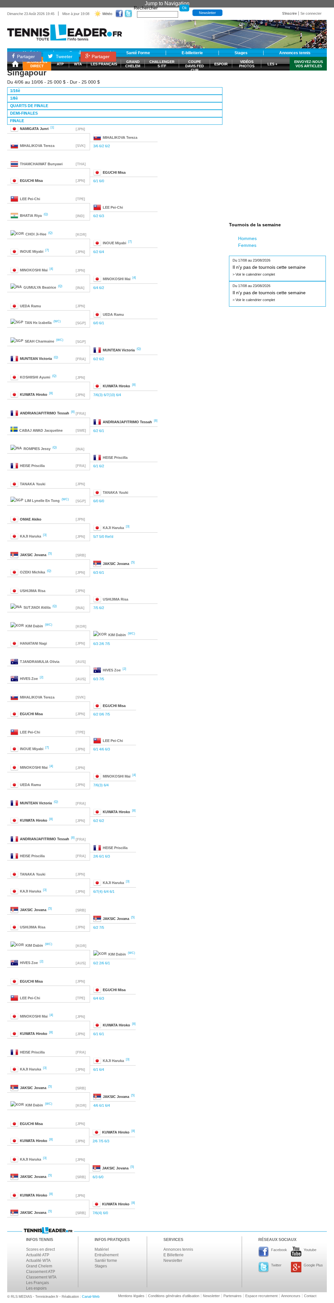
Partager (26, 56)
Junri (34, 129)
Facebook (279, 1250)
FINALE (17, 121)
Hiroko (116, 386)
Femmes (247, 245)
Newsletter (207, 13)
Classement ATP (40, 1271)
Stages (101, 1266)
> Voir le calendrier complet (254, 274)
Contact (310, 1296)
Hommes (247, 238)
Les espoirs (36, 1288)
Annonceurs (290, 1296)
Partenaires (232, 1296)
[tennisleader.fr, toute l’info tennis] (64, 30)
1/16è (15, 90)
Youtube (310, 1250)
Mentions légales (131, 1296)
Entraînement (106, 1255)
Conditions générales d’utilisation (173, 1296)
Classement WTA (41, 1277)
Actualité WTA (38, 1260)
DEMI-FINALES (24, 113)
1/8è (14, 98)
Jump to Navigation (167, 3)
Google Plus (313, 1265)
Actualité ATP (37, 1255)
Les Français (37, 1282)
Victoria (119, 350)
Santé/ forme (106, 1260)
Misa (114, 172)
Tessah (44, 413)
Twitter (276, 1265)
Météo (107, 14)
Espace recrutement (261, 1296)
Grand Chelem (39, 1266)
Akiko (30, 519)
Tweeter (63, 56)
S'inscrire (289, 13)
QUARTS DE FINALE (29, 106)
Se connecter (311, 13)
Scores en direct (40, 1249)
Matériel (102, 1249)
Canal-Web (90, 1296)
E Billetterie (173, 1255)
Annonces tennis (178, 1249)
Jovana (33, 555)
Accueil (15, 64)
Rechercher (146, 7)
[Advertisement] (278, 89)
